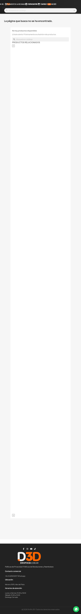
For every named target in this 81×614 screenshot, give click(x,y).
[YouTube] (31, 549)
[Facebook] (23, 549)
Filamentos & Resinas (16, 4)
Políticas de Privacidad (13, 567)
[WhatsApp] (76, 609)
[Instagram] (27, 549)
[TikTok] (35, 549)
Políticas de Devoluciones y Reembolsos (38, 567)
